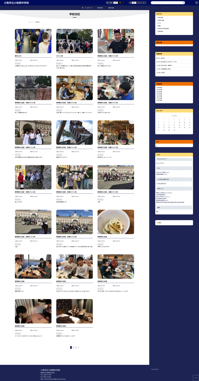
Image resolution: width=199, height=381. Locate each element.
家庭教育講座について (161, 174)
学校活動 (160, 17)
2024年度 (159, 92)
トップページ (88, 8)
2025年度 (159, 90)
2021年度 (159, 98)
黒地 (120, 2)
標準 (134, 2)
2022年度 (159, 96)
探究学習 (160, 31)
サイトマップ (155, 369)
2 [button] (73, 347)
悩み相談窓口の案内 (161, 198)
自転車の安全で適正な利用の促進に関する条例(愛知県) (170, 202)
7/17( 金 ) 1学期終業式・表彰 (163, 69)
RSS (160, 223)
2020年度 (159, 100)
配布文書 (111, 8)
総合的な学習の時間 (163, 28)
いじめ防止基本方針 (161, 183)
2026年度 (159, 87)
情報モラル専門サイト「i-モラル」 (164, 192)
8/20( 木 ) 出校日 (160, 58)
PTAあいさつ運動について (162, 172)
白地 (116, 2)
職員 (159, 26)
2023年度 (159, 94)
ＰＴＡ (159, 23)
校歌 (157, 211)
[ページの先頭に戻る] (196, 378)
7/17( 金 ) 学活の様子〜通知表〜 (164, 65)
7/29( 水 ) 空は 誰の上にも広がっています (166, 62)
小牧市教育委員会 (160, 194)
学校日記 (100, 8)
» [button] (78, 347)
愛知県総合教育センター (162, 200)
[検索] (183, 2)
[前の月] (157, 115)
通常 (111, 2)
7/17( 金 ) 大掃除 (160, 72)
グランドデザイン (160, 163)
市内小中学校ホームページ (163, 196)
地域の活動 (161, 20)
